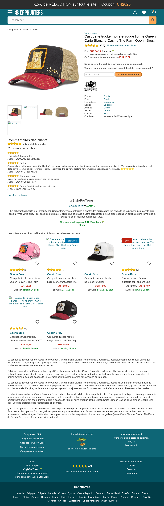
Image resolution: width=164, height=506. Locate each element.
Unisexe (108, 104)
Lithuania (81, 497)
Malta (106, 497)
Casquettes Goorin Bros (32, 442)
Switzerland (74, 500)
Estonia (135, 493)
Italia (63, 497)
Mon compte (32, 465)
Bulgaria (41, 493)
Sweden (62, 500)
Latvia (71, 497)
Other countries (109, 500)
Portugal (124, 497)
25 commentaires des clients (121, 45)
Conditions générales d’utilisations (32, 476)
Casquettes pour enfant (32, 451)
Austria (20, 493)
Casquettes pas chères (32, 438)
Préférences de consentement (32, 473)
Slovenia (51, 500)
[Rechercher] (152, 20)
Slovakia (147, 497)
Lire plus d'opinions (17, 195)
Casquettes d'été (32, 434)
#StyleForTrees (31, 469)
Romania (135, 497)
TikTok (131, 465)
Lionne (107, 107)
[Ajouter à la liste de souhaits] (37, 263)
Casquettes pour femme (32, 447)
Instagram (132, 473)
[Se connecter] (135, 12)
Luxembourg (94, 497)
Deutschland (113, 493)
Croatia (62, 493)
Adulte (35, 29)
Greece (35, 497)
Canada (52, 493)
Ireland (55, 497)
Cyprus (71, 493)
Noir (106, 113)
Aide (32, 461)
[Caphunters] (50, 12)
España (126, 493)
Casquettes (14, 29)
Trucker (25, 29)
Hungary (45, 497)
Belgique (30, 493)
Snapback (109, 102)
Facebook (132, 469)
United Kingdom (91, 500)
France (16, 497)
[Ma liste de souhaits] (144, 12)
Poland (114, 497)
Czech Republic (85, 493)
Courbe (107, 110)
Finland (145, 493)
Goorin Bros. (90, 33)
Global (26, 497)
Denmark (100, 493)
